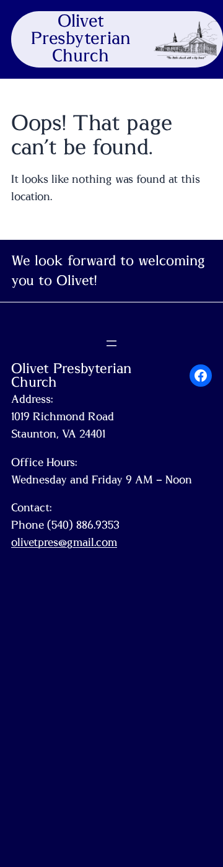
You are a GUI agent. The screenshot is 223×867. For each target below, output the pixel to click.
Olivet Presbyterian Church (81, 39)
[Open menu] (111, 343)
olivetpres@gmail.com (64, 542)
